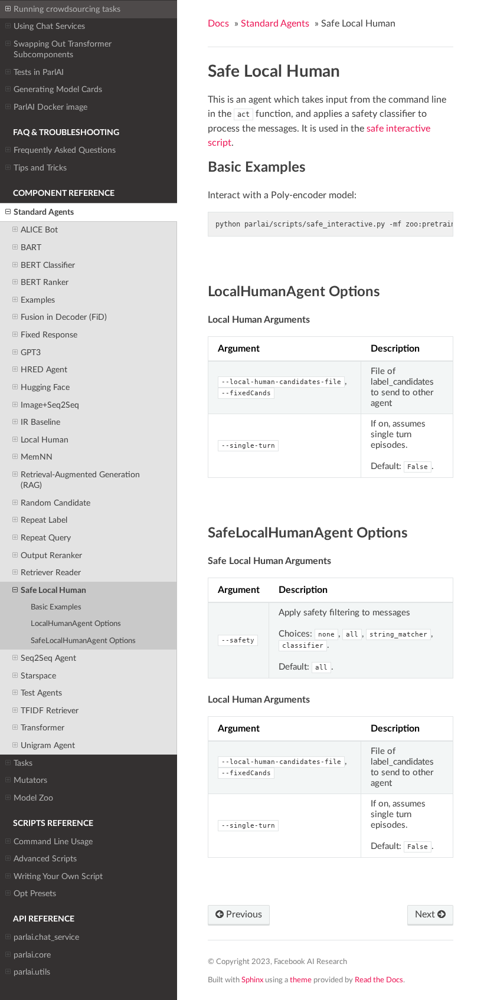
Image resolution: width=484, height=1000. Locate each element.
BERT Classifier (48, 265)
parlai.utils (32, 972)
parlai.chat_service (46, 937)
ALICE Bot (39, 229)
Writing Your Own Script (58, 876)
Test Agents (41, 692)
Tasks (23, 763)
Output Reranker (51, 555)
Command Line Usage (53, 841)
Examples (38, 300)
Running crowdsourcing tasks (67, 9)
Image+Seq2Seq (50, 405)
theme (301, 979)
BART (31, 247)
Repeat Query (46, 537)
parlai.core (32, 954)
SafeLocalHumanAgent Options (83, 641)
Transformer (42, 727)
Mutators (30, 780)
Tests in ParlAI (39, 72)
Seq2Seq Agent (48, 658)
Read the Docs (379, 979)
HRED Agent (44, 369)
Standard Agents (44, 212)
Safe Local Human (53, 590)
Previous (243, 914)
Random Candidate (55, 503)
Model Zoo (33, 798)
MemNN (37, 457)
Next (426, 914)
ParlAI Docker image (50, 107)
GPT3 (31, 352)
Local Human (44, 439)
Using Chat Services (49, 26)
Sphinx (252, 979)
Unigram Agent (48, 745)
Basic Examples (56, 607)
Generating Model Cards (58, 89)
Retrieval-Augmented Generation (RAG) (80, 480)
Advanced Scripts (45, 858)
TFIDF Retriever (50, 710)
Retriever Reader (51, 572)
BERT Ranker (44, 282)
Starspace (38, 675)
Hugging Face (45, 387)
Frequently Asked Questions (65, 150)
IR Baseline (40, 422)
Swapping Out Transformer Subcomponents (63, 49)
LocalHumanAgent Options (76, 624)
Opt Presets (35, 893)
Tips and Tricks (40, 167)
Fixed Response (49, 334)
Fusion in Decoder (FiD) (64, 317)
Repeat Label (44, 520)
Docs (218, 23)
